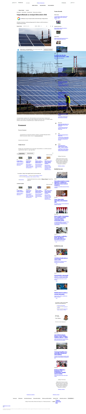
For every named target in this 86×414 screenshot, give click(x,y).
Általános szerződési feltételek (46, 398)
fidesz (59, 133)
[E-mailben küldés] (48, 26)
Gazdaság (27, 10)
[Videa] (47, 176)
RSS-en (38, 176)
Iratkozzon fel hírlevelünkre (23, 175)
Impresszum (15, 398)
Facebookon (37, 175)
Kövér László (56, 214)
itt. (32, 50)
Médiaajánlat (20, 398)
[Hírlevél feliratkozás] (51, 173)
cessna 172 (55, 234)
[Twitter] (51, 175)
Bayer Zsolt (57, 315)
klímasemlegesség (29, 12)
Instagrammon (28, 176)
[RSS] (51, 176)
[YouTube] (49, 176)
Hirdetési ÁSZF (55, 398)
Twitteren (40, 175)
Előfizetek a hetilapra (61, 389)
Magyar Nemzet (21, 10)
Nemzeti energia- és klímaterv (37, 12)
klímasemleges (19, 12)
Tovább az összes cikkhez (49, 184)
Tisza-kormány (60, 66)
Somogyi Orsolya (19, 26)
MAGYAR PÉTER (43, 5)
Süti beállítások (70, 398)
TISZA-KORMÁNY (51, 5)
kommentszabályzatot (39, 135)
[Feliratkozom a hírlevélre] (20, 3)
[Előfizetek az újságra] (63, 3)
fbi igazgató (58, 316)
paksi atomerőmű (28, 159)
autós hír (55, 349)
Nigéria (55, 255)
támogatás (46, 159)
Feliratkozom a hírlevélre (48, 49)
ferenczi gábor (56, 36)
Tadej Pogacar (56, 332)
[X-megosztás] (50, 26)
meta (35, 159)
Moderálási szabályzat (63, 398)
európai (55, 290)
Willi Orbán (56, 367)
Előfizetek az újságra (56, 394)
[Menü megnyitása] (72, 3)
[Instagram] (49, 175)
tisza (17, 159)
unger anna (59, 101)
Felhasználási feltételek (36, 398)
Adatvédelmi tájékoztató (28, 398)
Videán (31, 176)
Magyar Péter (60, 90)
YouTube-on (34, 176)
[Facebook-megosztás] (52, 26)
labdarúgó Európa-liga (57, 26)
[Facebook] (47, 175)
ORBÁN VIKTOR (35, 5)
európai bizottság (24, 12)
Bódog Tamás (56, 14)
